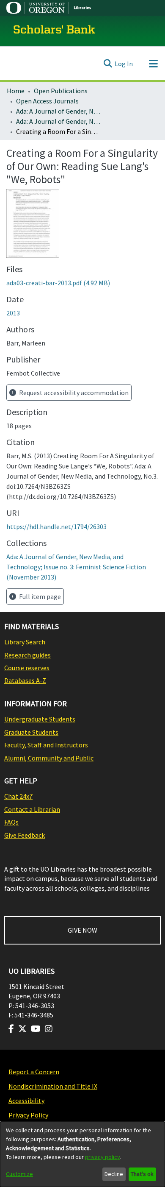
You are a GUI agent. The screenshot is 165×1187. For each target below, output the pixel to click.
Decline (113, 1174)
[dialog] (82, 1154)
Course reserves (27, 667)
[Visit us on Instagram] (48, 1029)
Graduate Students (31, 732)
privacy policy (102, 1157)
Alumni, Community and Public (49, 758)
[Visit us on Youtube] (36, 1029)
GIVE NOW (82, 930)
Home (16, 90)
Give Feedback (24, 835)
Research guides (27, 655)
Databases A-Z (25, 680)
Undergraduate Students (39, 719)
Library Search (24, 642)
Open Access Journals (47, 101)
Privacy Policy (28, 1115)
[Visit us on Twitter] (22, 1029)
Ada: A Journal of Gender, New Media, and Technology (58, 111)
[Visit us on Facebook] (11, 1029)
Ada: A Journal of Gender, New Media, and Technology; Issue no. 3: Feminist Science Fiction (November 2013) (58, 121)
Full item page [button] (39, 596)
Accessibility (26, 1100)
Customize (19, 1174)
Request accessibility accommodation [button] (73, 392)
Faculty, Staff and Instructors (46, 745)
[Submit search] (107, 64)
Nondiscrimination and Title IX (52, 1086)
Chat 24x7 (18, 796)
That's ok (142, 1174)
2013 (13, 313)
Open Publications (61, 90)
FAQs (11, 822)
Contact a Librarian (32, 809)
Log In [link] (124, 63)
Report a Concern (33, 1071)
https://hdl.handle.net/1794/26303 (56, 526)
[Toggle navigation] (153, 63)
